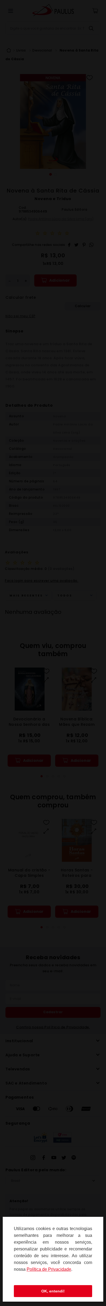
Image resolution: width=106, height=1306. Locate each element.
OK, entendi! (53, 1291)
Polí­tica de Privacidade (49, 1269)
